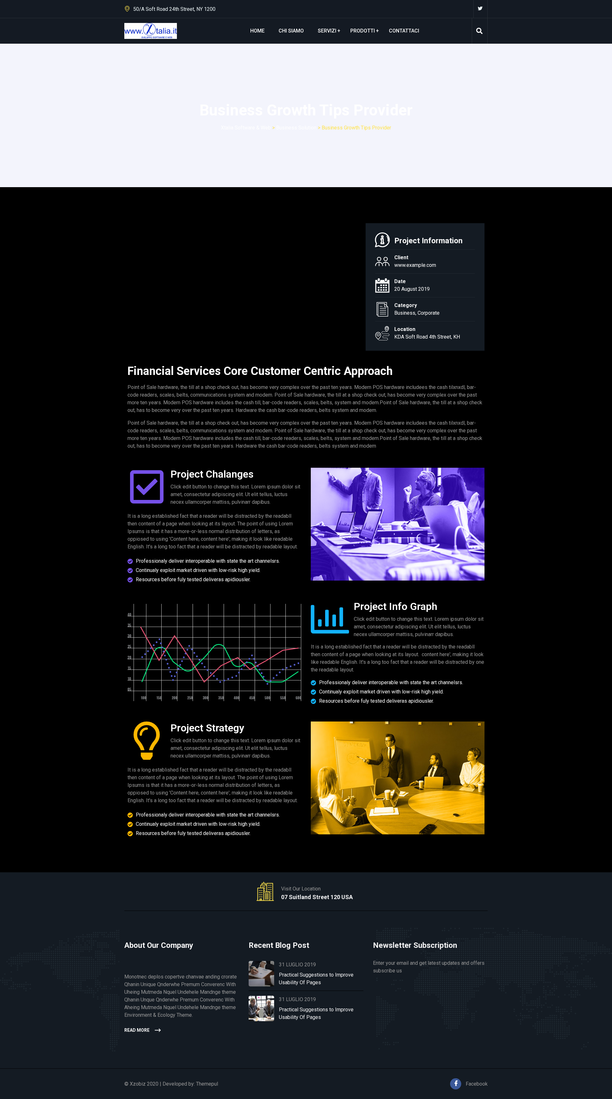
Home (257, 31)
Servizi (327, 31)
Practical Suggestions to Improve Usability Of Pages (316, 978)
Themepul (207, 1084)
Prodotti (362, 31)
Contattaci (404, 31)
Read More (136, 1030)
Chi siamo (291, 31)
